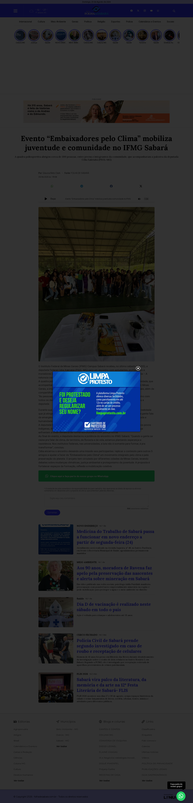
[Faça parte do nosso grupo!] (180, 795)
